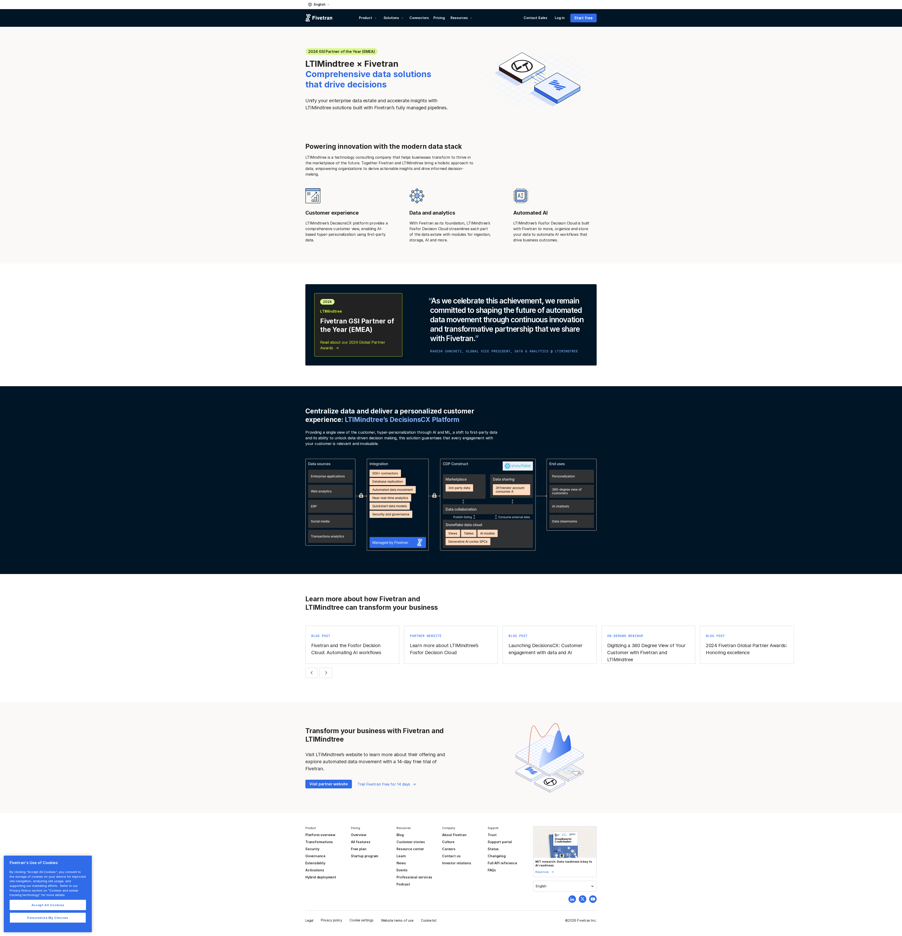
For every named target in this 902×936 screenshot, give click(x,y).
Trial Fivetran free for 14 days (384, 784)
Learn (401, 856)
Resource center (410, 849)
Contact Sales (535, 18)
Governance (315, 856)
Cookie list (429, 920)
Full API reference (502, 863)
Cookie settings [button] (361, 920)
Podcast (403, 884)
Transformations (319, 842)
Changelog (496, 856)
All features (360, 842)
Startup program (364, 856)
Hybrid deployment (320, 877)
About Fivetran (454, 835)
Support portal (500, 842)
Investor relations (456, 863)
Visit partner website (328, 784)
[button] (318, 4)
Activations (314, 870)
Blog (400, 835)
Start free (583, 18)
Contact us (451, 856)
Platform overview (320, 835)
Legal (309, 920)
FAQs (492, 870)
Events (402, 870)
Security (312, 849)
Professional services (414, 877)
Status (493, 849)
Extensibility (315, 863)
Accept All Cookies (47, 905)
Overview (358, 835)
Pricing (439, 18)
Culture (448, 842)
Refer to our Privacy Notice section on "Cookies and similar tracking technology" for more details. (44, 890)
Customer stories (411, 842)
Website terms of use (397, 920)
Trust (492, 835)
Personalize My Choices (47, 918)
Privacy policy (331, 920)
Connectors (419, 18)
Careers (448, 849)
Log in (560, 18)
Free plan (358, 849)
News (401, 863)
